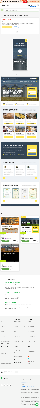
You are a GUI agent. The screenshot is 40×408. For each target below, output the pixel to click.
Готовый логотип (31, 341)
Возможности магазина (5, 341)
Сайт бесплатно (4, 366)
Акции (15, 359)
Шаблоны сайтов (17, 324)
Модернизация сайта (18, 329)
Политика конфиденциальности (27, 386)
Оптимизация (17, 336)
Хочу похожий (7, 27)
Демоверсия (5, 240)
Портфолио (3, 326)
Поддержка (3, 336)
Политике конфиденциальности (27, 380)
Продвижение (17, 334)
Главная (29, 321)
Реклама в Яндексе (31, 324)
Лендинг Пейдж (4, 351)
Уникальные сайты (18, 321)
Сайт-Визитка (3, 348)
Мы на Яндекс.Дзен (31, 351)
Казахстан (31, 358)
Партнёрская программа (6, 363)
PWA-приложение (31, 336)
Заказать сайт (33, 6)
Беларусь (31, 356)
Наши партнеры (4, 361)
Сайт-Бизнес (3, 353)
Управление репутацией (19, 341)
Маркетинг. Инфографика (33, 348)
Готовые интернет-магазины (20, 326)
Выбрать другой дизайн (16, 27)
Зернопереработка (5, 235)
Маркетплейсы (17, 362)
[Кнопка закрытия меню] (39, 1)
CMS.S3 (2, 329)
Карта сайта (23, 388)
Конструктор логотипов (32, 333)
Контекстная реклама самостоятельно (18, 353)
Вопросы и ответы (4, 338)
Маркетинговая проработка (20, 338)
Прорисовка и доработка (33, 343)
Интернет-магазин (4, 356)
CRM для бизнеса (31, 326)
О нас (2, 324)
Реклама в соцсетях (18, 356)
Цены (2, 321)
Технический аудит (18, 343)
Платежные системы (5, 343)
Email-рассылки (31, 331)
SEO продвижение (18, 331)
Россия (30, 363)
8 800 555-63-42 (32, 5)
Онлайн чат (30, 329)
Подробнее (14, 240)
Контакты (3, 333)
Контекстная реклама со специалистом (19, 349)
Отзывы (2, 331)
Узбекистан (31, 361)
